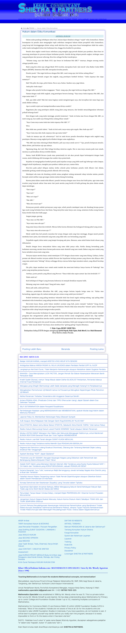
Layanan (68, 539)
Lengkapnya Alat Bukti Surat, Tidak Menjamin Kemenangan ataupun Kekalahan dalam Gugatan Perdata (63, 369)
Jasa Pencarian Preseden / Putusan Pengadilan (37, 527)
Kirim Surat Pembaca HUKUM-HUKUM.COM (36, 562)
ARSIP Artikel (23, 521)
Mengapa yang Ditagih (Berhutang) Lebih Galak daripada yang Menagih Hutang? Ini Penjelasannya (61, 386)
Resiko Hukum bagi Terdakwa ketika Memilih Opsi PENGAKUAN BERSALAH (51, 443)
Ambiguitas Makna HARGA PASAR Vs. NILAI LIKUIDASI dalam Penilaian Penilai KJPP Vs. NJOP (58, 365)
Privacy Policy (70, 548)
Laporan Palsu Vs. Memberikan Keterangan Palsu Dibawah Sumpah (47, 417)
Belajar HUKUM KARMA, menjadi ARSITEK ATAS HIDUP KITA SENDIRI (48, 361)
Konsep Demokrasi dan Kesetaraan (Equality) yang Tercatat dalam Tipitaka (51, 483)
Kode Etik (68, 545)
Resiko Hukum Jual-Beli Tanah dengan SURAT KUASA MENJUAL (46, 439)
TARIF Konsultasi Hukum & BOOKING (33, 524)
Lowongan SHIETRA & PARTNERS (78, 554)
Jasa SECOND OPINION (28, 538)
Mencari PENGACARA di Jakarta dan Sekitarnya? (84, 527)
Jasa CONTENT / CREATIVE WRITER (33, 549)
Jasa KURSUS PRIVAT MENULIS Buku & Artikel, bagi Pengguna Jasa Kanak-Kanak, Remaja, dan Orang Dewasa (39, 557)
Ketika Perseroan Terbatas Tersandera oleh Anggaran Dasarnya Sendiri (49, 396)
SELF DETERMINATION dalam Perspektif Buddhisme (41, 406)
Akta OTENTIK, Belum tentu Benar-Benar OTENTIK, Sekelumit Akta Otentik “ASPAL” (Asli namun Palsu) (62, 425)
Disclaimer (68, 551)
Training (67, 542)
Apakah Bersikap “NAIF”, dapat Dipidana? (37, 454)
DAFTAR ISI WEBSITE (73, 521)
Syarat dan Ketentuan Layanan (77, 536)
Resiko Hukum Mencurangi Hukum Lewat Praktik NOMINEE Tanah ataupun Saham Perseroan (58, 429)
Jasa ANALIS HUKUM (27, 535)
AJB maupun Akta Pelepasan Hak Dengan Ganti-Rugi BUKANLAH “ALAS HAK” (52, 421)
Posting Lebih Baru (31, 349)
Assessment (23, 552)
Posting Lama (97, 349)
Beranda (65, 349)
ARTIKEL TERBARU (72, 524)
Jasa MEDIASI (24, 541)
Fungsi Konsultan (71, 533)
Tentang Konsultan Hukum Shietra (78, 530)
